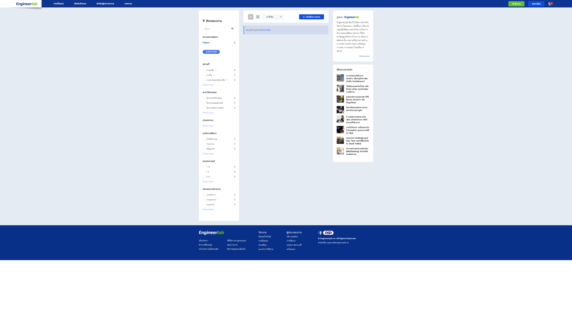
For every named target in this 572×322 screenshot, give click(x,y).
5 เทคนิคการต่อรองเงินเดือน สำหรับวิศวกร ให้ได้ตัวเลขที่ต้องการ (356, 119)
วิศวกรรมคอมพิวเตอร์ (214, 103)
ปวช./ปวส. (210, 144)
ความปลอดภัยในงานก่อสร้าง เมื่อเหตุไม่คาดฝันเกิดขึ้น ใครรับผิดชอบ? (357, 78)
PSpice (206, 42)
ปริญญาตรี (210, 149)
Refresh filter (265, 30)
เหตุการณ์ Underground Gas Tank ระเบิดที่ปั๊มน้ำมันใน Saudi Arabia (357, 141)
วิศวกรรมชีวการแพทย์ (214, 108)
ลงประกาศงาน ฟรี (294, 245)
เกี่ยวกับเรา (203, 240)
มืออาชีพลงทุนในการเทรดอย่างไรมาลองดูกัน (356, 109)
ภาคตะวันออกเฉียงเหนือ (215, 80)
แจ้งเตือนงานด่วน (313, 17)
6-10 (208, 176)
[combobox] (273, 17)
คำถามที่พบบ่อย (205, 244)
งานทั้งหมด (58, 3)
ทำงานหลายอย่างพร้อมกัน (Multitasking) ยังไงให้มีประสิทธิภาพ (357, 151)
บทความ (128, 3)
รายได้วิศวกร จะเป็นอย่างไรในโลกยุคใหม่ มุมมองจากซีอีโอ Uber (357, 130)
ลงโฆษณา (291, 249)
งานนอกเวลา (211, 199)
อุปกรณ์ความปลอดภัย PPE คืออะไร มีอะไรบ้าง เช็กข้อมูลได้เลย (357, 99)
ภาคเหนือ (210, 70)
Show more (208, 84)
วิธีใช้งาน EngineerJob (236, 240)
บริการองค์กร (292, 236)
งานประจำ (210, 204)
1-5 (207, 172)
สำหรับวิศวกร (80, 3)
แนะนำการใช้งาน (265, 249)
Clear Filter (211, 52)
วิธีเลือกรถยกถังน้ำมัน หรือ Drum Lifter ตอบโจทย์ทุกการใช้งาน (357, 89)
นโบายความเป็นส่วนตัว (208, 249)
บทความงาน (232, 244)
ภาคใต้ (209, 75)
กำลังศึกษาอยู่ (211, 139)
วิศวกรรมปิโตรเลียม (214, 98)
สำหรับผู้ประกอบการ (105, 3)
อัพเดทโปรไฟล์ (264, 236)
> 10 (208, 167)
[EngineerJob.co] (21, 3)
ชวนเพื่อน (262, 245)
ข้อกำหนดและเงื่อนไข (236, 249)
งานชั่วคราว (211, 194)
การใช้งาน (291, 240)
